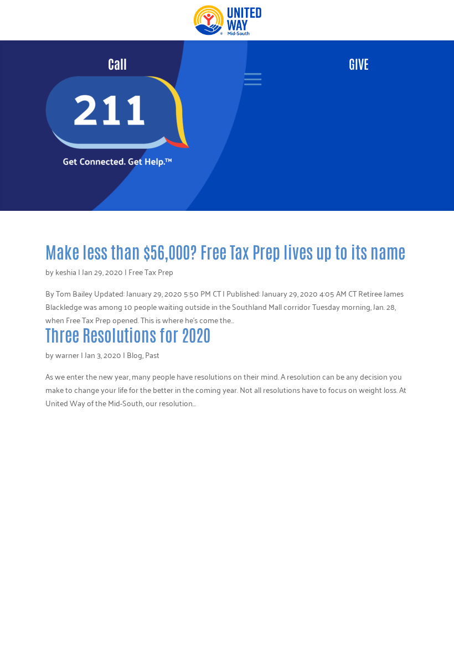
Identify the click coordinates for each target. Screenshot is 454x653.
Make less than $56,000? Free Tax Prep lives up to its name (225, 251)
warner (67, 354)
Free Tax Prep (150, 271)
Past (152, 354)
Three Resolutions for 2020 (127, 334)
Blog (134, 354)
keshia (65, 271)
